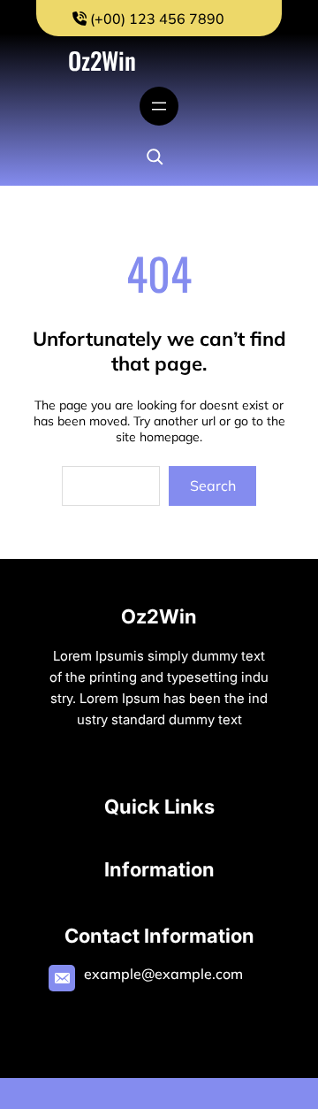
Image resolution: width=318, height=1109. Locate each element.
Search (213, 485)
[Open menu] (159, 106)
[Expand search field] (154, 156)
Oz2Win (102, 60)
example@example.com (163, 974)
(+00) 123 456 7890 (155, 18)
